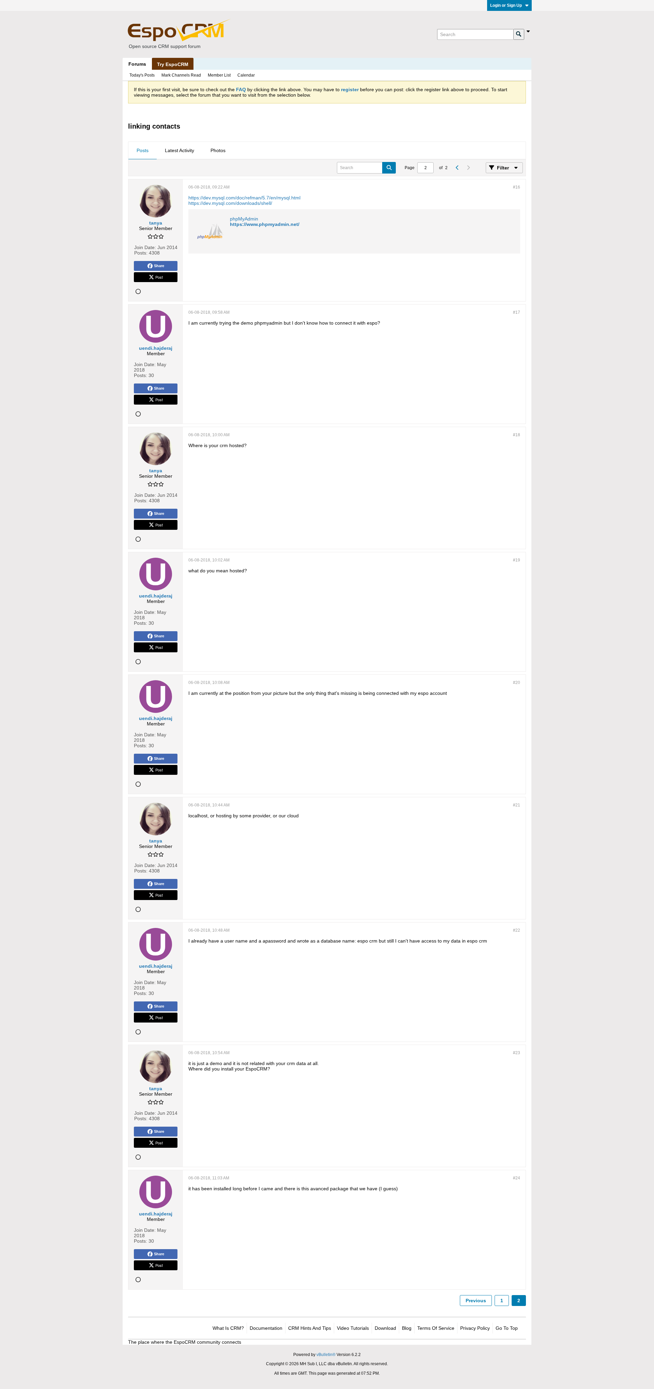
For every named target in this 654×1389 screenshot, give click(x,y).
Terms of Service (435, 1328)
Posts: (140, 253)
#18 (516, 434)
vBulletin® (326, 1354)
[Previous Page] (457, 167)
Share (159, 266)
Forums (137, 64)
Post (159, 277)
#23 (516, 1052)
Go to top (507, 1328)
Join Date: (145, 247)
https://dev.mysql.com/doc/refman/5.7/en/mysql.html (244, 197)
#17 (516, 312)
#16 (516, 187)
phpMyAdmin (244, 219)
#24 (516, 1178)
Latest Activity (179, 150)
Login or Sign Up (506, 5)
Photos (218, 150)
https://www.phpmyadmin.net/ (264, 224)
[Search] (518, 34)
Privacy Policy (475, 1328)
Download (385, 1328)
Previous (476, 1300)
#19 (516, 560)
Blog (406, 1328)
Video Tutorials (353, 1328)
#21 (516, 805)
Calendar (246, 75)
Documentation (266, 1328)
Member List (219, 75)
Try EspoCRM (172, 64)
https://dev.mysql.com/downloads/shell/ (230, 203)
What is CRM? (228, 1328)
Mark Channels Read (181, 75)
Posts (143, 150)
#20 (516, 682)
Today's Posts (142, 75)
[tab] (142, 151)
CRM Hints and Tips (309, 1328)
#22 (516, 930)
